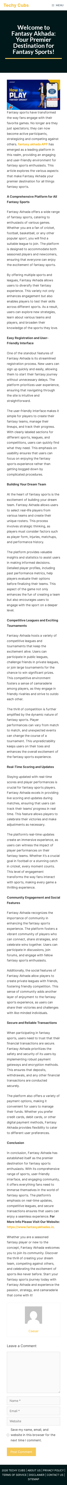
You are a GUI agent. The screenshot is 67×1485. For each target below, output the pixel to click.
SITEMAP (33, 1479)
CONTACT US (54, 1475)
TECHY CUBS (17, 1470)
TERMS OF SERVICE (14, 1475)
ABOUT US (34, 1470)
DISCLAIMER (36, 1475)
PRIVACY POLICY (53, 1470)
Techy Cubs (16, 5)
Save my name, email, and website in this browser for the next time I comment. (33, 1435)
